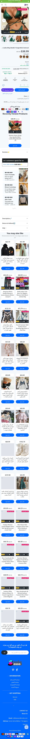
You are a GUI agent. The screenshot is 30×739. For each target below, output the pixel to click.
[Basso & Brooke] (26, 4)
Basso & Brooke (13, 730)
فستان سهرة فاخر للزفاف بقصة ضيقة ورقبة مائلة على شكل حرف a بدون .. (7, 360)
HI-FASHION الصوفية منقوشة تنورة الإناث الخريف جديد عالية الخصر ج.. (22, 360)
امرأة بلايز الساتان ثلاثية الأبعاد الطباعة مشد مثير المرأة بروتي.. (7, 493)
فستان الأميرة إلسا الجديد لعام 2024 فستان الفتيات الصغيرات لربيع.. (22, 626)
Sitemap (25, 724)
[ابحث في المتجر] (5, 4)
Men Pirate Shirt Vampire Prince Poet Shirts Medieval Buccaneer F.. (22, 527)
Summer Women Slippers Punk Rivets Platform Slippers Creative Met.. (22, 560)
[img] (18, 164)
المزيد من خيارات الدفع (7, 93)
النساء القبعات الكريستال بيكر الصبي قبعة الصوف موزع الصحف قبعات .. (7, 394)
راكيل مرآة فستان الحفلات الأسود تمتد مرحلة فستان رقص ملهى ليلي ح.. (7, 327)
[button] (28, 1)
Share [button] (25, 96)
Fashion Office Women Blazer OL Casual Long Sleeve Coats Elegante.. (7, 594)
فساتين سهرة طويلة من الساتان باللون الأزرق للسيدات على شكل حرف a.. (22, 260)
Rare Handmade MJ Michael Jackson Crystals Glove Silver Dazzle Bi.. (8, 560)
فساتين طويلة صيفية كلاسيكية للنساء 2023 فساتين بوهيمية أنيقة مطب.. (22, 493)
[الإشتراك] (4, 652)
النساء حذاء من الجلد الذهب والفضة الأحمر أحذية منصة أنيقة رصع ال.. (7, 460)
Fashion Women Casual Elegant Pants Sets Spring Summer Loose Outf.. (8, 527)
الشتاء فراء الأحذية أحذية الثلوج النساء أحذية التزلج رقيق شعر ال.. (22, 459)
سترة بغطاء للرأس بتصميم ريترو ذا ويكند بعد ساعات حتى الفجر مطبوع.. (7, 260)
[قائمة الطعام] (2, 4)
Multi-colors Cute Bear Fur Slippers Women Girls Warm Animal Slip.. (22, 294)
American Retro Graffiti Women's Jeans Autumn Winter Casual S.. (7, 294)
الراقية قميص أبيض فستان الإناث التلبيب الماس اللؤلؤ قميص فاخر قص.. (22, 394)
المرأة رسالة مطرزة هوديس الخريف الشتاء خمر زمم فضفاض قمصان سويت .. (8, 427)
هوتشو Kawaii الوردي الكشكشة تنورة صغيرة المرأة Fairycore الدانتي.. (22, 427)
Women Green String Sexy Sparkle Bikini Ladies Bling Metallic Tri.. (15, 137)
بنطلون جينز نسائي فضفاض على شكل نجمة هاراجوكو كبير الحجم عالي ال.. (7, 627)
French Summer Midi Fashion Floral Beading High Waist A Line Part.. (22, 327)
